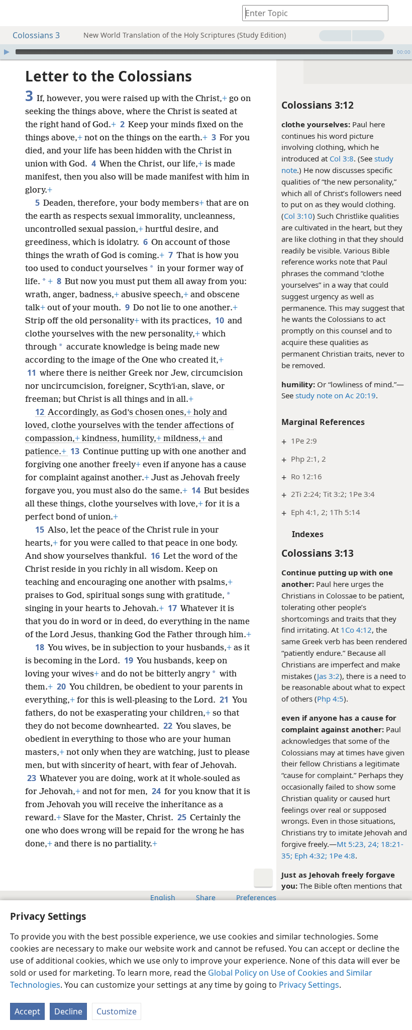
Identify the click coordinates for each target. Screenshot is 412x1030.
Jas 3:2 (328, 676)
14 (196, 490)
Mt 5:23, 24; (358, 844)
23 (32, 778)
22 (168, 725)
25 (182, 817)
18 (40, 647)
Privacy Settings (309, 984)
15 (40, 529)
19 (129, 660)
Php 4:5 (330, 699)
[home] (15, 13)
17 (173, 608)
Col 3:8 (342, 158)
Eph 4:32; (309, 855)
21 (225, 699)
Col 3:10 (298, 216)
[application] (206, 51)
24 (157, 791)
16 (156, 555)
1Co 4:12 (356, 630)
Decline (68, 1011)
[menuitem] (15, 13)
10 (220, 320)
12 (40, 411)
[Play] (7, 52)
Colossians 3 (36, 35)
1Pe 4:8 (341, 855)
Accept (27, 1011)
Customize (116, 1011)
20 (62, 686)
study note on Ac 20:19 (335, 395)
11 (32, 372)
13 (75, 451)
